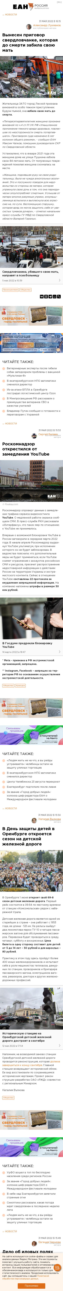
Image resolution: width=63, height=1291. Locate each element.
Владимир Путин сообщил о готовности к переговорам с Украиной (33, 413)
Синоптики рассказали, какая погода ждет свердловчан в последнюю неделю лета (33, 1206)
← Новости (9, 15)
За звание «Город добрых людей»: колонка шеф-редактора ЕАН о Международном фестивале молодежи (31, 796)
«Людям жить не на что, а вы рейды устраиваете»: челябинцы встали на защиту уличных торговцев (30, 764)
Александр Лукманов (47, 25)
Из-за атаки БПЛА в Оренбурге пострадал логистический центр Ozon (31, 392)
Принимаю (31, 1286)
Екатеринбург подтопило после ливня (31, 787)
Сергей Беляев (48, 434)
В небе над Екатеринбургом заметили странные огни (31, 1196)
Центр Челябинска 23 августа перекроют (33, 782)
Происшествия (10, 290)
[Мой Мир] (54, 296)
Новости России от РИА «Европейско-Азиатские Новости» (23, 7)
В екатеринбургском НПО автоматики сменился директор (31, 383)
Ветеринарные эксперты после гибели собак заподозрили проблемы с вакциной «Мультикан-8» (33, 372)
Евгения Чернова (50, 1242)
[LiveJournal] (59, 296)
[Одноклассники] (46, 296)
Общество (25, 290)
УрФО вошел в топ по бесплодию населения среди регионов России (29, 1174)
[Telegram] (50, 296)
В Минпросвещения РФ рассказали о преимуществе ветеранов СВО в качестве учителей (30, 402)
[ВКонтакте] (42, 296)
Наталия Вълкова (50, 819)
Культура (20, 685)
